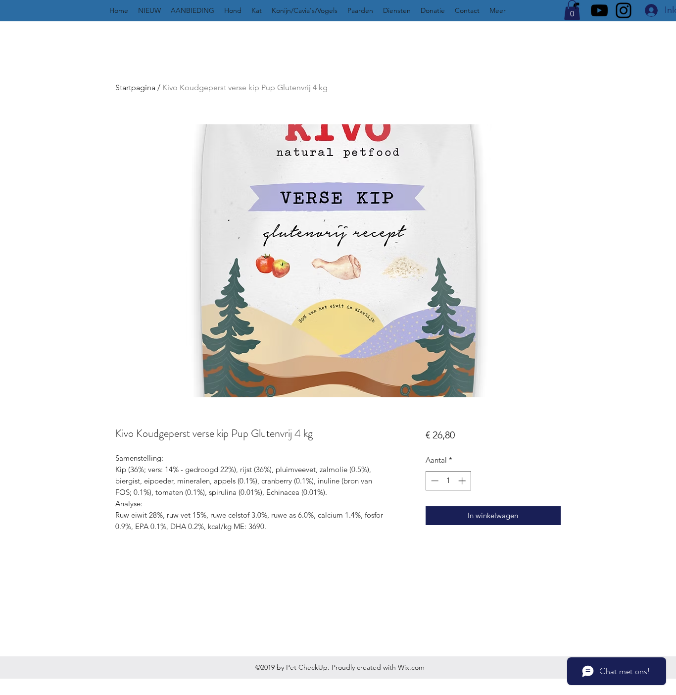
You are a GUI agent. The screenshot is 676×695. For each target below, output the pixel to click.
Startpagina (135, 87)
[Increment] (463, 481)
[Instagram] (623, 10)
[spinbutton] (448, 481)
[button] (572, 10)
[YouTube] (599, 10)
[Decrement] (433, 481)
